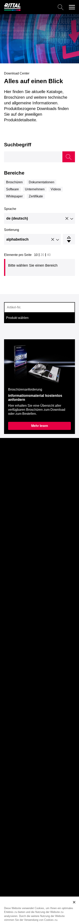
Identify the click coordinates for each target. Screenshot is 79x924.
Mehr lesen (39, 425)
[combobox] (39, 218)
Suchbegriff (17, 144)
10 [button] (36, 255)
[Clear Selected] (66, 219)
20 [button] (42, 255)
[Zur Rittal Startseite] (12, 10)
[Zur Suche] (43, 7)
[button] (71, 7)
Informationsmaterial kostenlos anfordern (35, 398)
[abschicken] (68, 156)
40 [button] (49, 255)
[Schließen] (74, 902)
